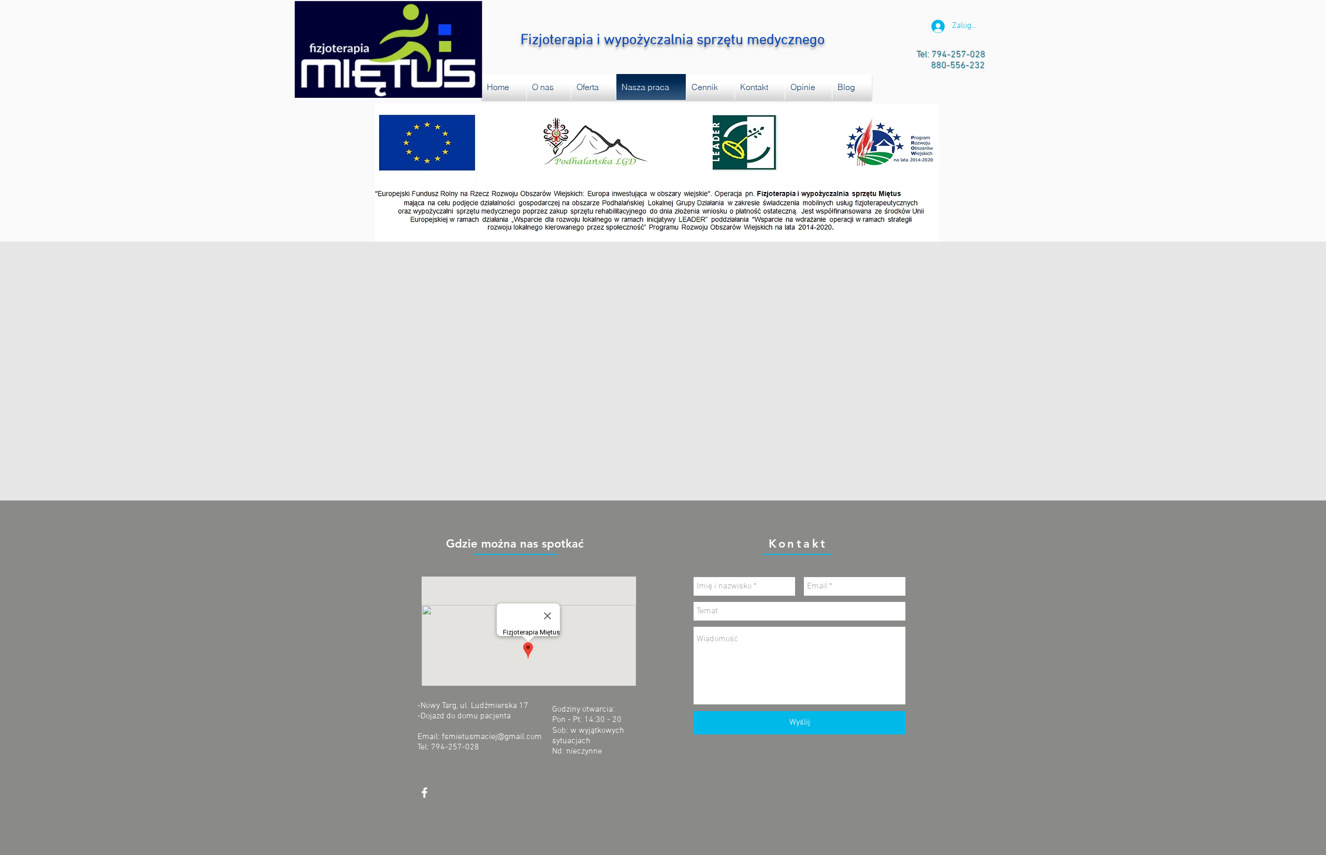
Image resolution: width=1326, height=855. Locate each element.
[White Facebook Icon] (424, 793)
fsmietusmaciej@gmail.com (492, 737)
